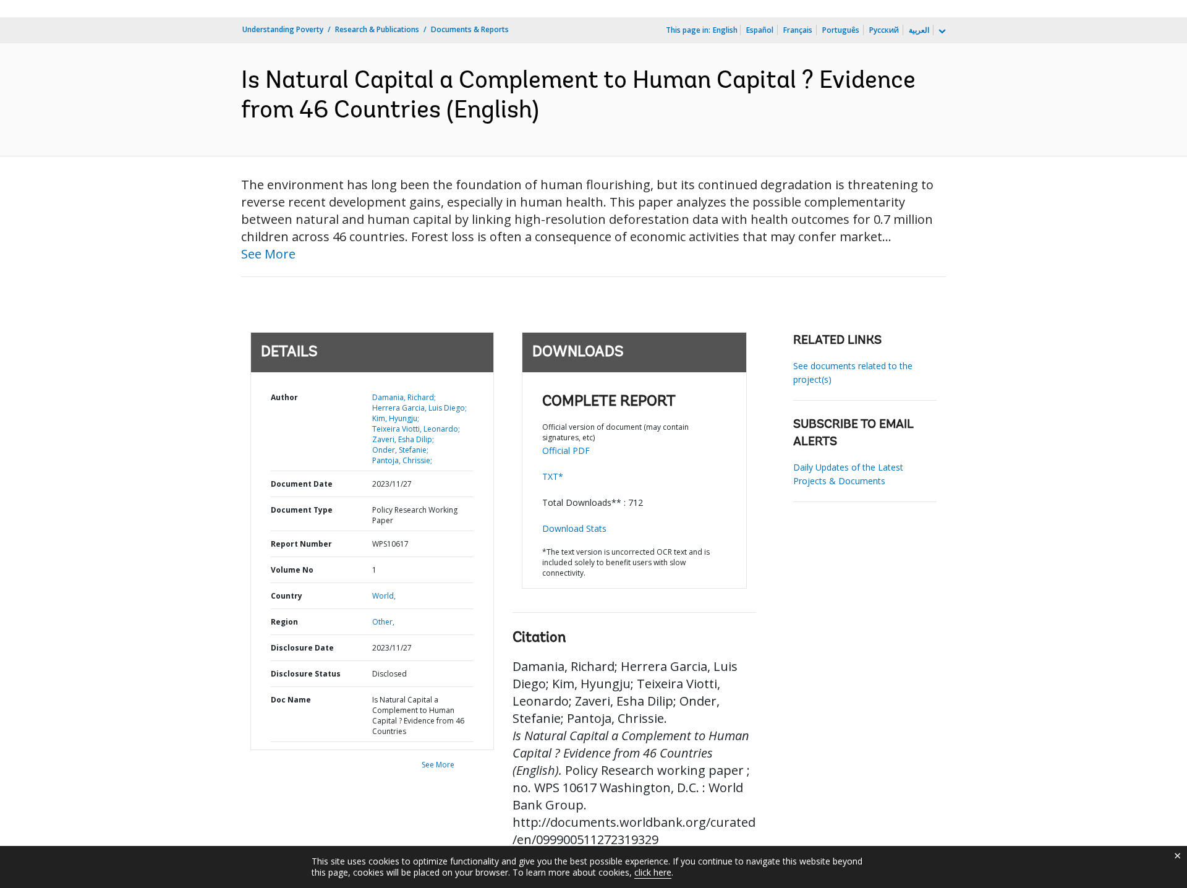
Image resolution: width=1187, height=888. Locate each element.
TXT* (552, 476)
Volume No (292, 570)
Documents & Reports (470, 29)
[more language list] (941, 31)
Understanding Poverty (282, 29)
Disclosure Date (302, 648)
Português (840, 30)
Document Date (302, 484)
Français (797, 30)
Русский (884, 30)
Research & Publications (377, 29)
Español (759, 30)
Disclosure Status (306, 673)
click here (652, 872)
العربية (919, 30)
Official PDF (566, 450)
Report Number (301, 544)
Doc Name (291, 699)
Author (284, 397)
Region (284, 622)
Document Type (302, 510)
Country (286, 596)
